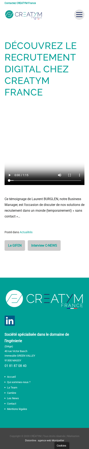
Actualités (26, 232)
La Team (12, 387)
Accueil (11, 376)
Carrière (11, 392)
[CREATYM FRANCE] (24, 15)
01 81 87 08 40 (15, 366)
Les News (13, 398)
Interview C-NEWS (44, 245)
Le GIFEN (15, 245)
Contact (11, 403)
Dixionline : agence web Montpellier (44, 440)
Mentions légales (17, 409)
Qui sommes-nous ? (18, 382)
